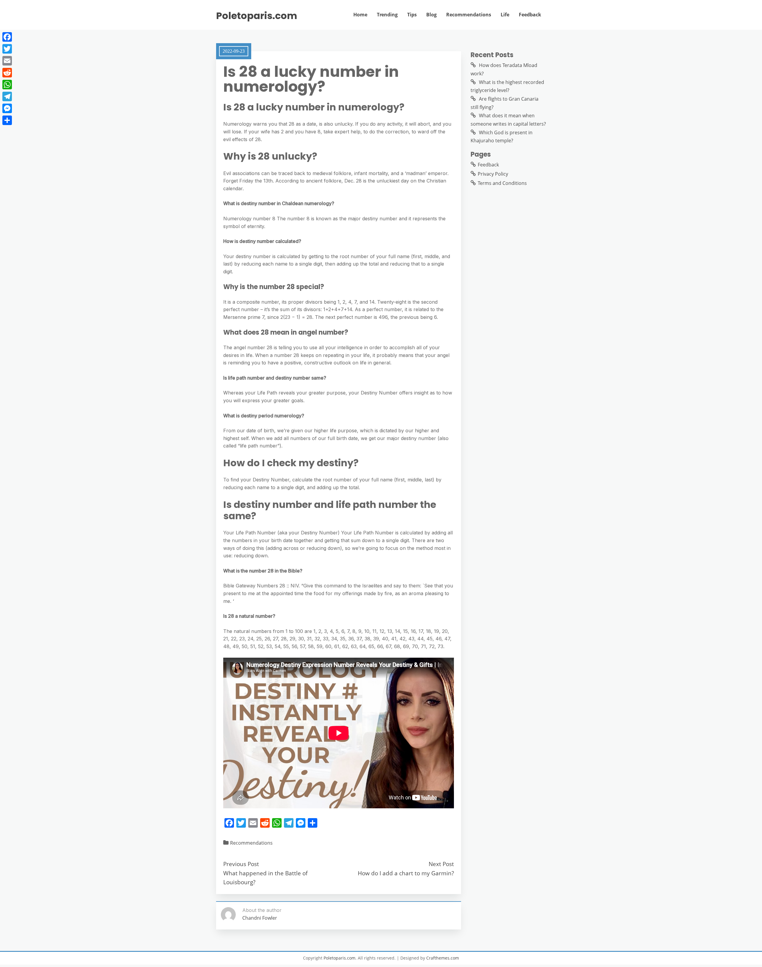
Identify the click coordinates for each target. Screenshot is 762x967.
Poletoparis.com (256, 15)
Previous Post (241, 864)
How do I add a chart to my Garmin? (406, 873)
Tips (412, 14)
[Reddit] (7, 73)
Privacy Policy (493, 174)
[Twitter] (7, 49)
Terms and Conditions (502, 183)
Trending (387, 14)
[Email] (7, 61)
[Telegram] (7, 96)
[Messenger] (7, 108)
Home (360, 14)
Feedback (530, 14)
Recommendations (468, 14)
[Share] (7, 120)
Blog (431, 14)
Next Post (441, 864)
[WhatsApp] (7, 85)
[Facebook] (7, 37)
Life (505, 14)
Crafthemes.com (442, 958)
